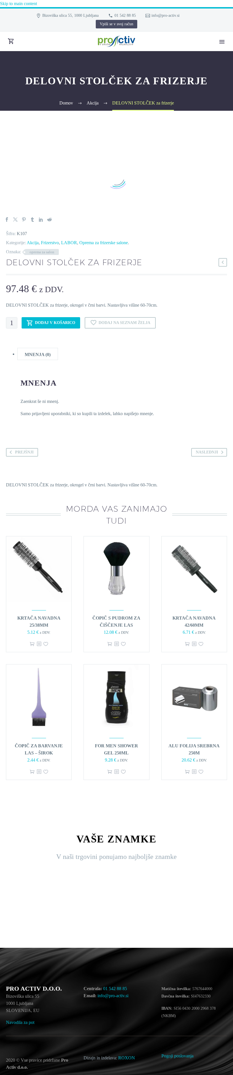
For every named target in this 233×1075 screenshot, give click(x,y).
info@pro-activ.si (165, 15)
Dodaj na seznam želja (124, 323)
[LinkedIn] (41, 219)
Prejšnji (24, 452)
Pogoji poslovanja (177, 1055)
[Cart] (11, 41)
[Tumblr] (32, 219)
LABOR (69, 242)
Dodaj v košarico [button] (32, 644)
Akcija (33, 242)
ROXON (127, 1057)
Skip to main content (18, 3)
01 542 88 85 (125, 15)
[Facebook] (7, 219)
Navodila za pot (20, 1022)
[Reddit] (49, 219)
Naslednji (207, 452)
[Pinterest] (24, 219)
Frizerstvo (50, 242)
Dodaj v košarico (55, 323)
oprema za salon (42, 252)
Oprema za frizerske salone (103, 242)
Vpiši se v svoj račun (116, 24)
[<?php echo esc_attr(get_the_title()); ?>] (39, 644)
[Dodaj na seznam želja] (45, 644)
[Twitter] (15, 219)
